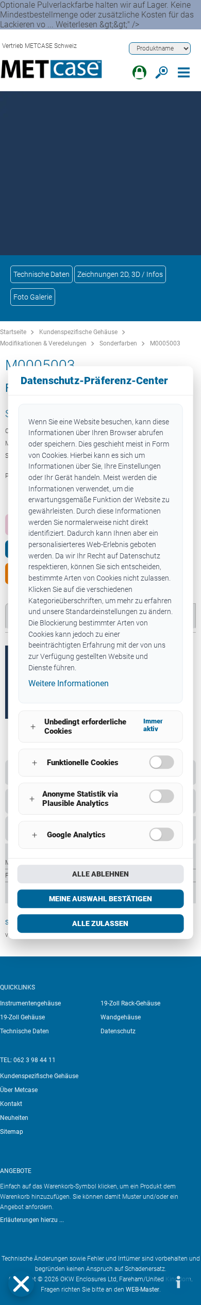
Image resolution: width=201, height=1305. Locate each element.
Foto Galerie (32, 297)
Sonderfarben (118, 343)
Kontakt (11, 1104)
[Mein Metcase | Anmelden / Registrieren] (139, 72)
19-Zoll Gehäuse (22, 1017)
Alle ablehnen (100, 874)
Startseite (13, 332)
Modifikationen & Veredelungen (43, 343)
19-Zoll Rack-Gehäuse (130, 1003)
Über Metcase (19, 1090)
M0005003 (165, 343)
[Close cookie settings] (21, 1284)
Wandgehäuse (120, 1017)
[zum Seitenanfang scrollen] (147, 1282)
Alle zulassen (100, 923)
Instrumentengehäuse (30, 1003)
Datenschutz (118, 1031)
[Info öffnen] (178, 1282)
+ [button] (33, 726)
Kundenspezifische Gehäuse (78, 332)
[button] (21, 1284)
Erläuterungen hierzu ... (32, 1220)
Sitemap (11, 1131)
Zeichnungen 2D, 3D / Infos (120, 274)
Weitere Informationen (68, 684)
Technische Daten (41, 274)
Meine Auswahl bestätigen (100, 899)
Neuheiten (14, 1117)
